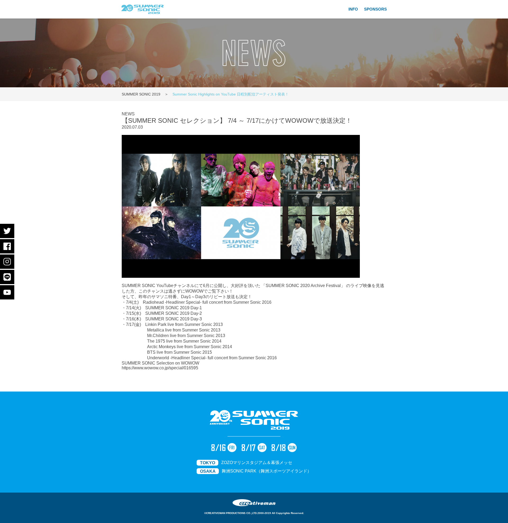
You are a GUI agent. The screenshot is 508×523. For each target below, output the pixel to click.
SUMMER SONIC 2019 (141, 94)
